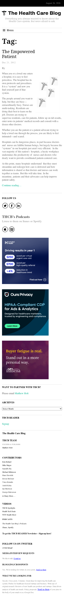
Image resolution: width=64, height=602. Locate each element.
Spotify (11, 527)
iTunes (4, 527)
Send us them (41, 569)
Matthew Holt (21, 393)
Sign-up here (45, 533)
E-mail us (17, 558)
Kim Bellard (6, 462)
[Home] (31, 13)
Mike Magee (6, 465)
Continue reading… (11, 185)
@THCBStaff (7, 548)
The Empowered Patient (18, 54)
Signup (5, 423)
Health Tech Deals (9, 511)
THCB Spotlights (8, 508)
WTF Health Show (9, 515)
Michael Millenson (9, 472)
